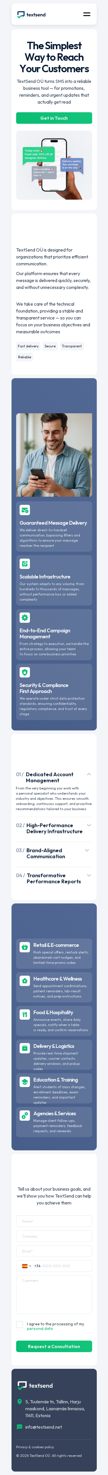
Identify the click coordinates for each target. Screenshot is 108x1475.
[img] (31, 14)
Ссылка (54, 1346)
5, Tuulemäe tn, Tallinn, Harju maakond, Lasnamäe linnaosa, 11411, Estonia (55, 1408)
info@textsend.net (43, 1427)
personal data (40, 1328)
